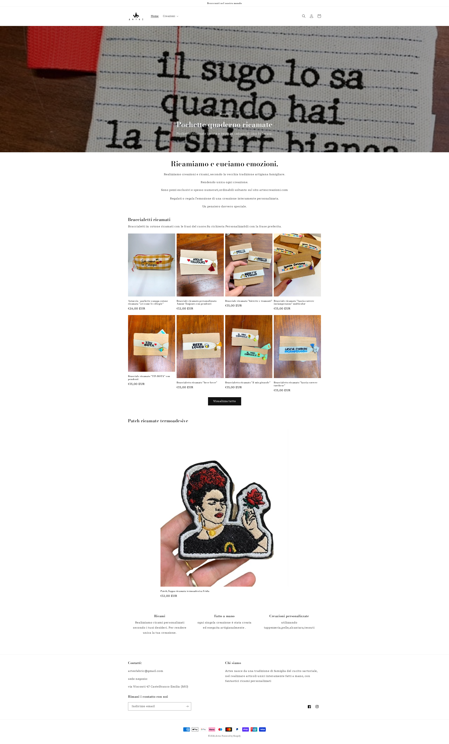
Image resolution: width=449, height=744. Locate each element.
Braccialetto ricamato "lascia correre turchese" (295, 384)
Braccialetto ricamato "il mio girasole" (247, 382)
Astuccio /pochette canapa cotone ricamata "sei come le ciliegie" (148, 302)
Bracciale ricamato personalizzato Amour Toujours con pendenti (197, 302)
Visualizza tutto (224, 401)
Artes (219, 736)
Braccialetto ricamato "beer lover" (197, 382)
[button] (170, 16)
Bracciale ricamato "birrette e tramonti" (248, 300)
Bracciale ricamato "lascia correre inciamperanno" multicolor (294, 302)
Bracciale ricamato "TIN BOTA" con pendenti (149, 378)
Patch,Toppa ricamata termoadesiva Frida (184, 591)
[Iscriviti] (187, 706)
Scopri (224, 114)
